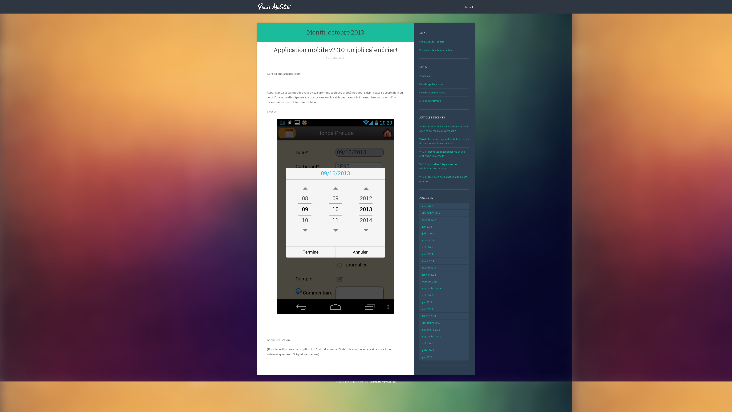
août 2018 (427, 206)
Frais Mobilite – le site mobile (436, 50)
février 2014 (429, 268)
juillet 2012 (428, 350)
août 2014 (427, 247)
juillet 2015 (428, 233)
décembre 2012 (431, 322)
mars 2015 (428, 240)
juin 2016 (427, 226)
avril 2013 (427, 309)
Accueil (469, 7)
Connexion (425, 76)
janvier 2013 (429, 316)
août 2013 (427, 295)
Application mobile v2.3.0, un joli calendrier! (335, 50)
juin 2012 (427, 357)
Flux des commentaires (432, 92)
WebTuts (391, 381)
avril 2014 (427, 254)
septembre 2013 (431, 288)
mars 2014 (428, 261)
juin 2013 (427, 302)
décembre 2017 (431, 213)
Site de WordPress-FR (432, 100)
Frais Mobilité (274, 7)
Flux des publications (431, 84)
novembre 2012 (431, 329)
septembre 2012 (431, 336)
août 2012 (427, 343)
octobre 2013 (429, 281)
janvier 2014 (429, 274)
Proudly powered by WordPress (352, 381)
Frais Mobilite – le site (431, 41)
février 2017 (429, 219)
